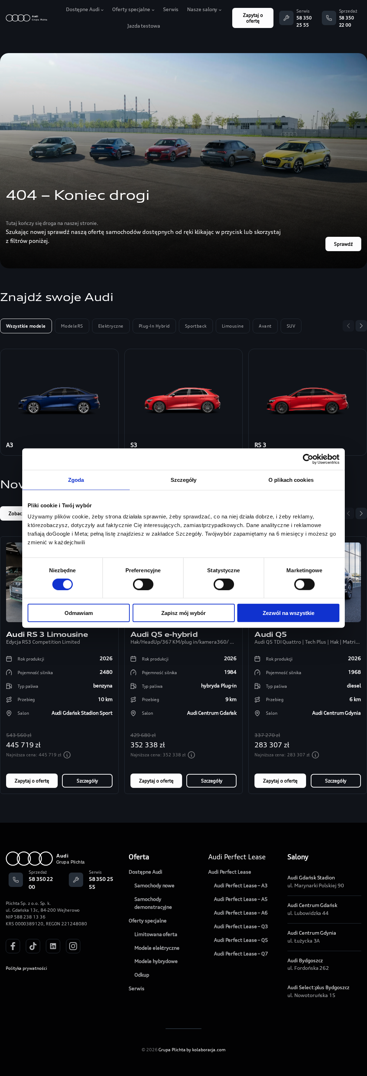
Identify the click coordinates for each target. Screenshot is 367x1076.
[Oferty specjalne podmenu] (153, 9)
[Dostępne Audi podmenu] (102, 9)
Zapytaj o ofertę (253, 18)
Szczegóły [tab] (184, 479)
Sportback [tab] (196, 326)
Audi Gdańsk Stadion (311, 877)
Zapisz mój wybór (183, 613)
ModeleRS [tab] (72, 326)
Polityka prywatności (26, 968)
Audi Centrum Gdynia (311, 933)
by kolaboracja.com (205, 1049)
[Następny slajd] (361, 326)
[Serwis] (286, 18)
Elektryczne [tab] (111, 326)
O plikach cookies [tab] (291, 479)
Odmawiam (79, 613)
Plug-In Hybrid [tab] (154, 326)
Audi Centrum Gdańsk (312, 905)
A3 (9, 445)
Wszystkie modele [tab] (26, 326)
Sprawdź (343, 244)
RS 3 (260, 445)
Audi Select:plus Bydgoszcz (318, 987)
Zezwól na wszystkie (288, 613)
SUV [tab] (291, 326)
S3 (133, 445)
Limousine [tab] (233, 326)
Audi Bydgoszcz (305, 960)
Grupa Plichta (171, 1049)
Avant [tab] (265, 326)
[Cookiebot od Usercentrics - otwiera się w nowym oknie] (308, 459)
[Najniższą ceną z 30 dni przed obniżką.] (67, 755)
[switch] (143, 584)
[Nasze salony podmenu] (220, 9)
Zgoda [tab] (76, 479)
